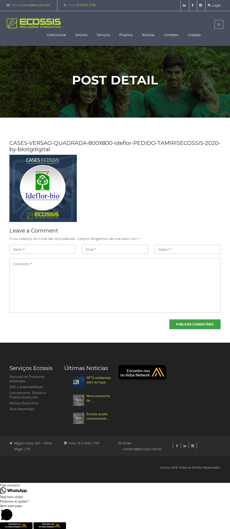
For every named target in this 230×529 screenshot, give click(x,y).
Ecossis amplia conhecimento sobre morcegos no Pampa (98, 416)
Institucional (56, 35)
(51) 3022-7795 (86, 5)
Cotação (194, 35)
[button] (115, 512)
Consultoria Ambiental (26, 468)
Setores (81, 35)
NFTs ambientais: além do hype (98, 379)
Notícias (148, 35)
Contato (15, 472)
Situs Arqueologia (21, 408)
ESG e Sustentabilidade (26, 387)
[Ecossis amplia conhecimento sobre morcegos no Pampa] (78, 418)
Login (216, 5)
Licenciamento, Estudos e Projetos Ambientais (27, 394)
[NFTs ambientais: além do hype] (78, 382)
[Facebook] (193, 5)
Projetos (126, 35)
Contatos (171, 35)
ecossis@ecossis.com (35, 5)
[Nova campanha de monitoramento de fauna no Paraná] (78, 400)
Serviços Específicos (24, 403)
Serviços (103, 35)
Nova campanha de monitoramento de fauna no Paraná (98, 398)
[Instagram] (201, 5)
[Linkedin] (185, 5)
